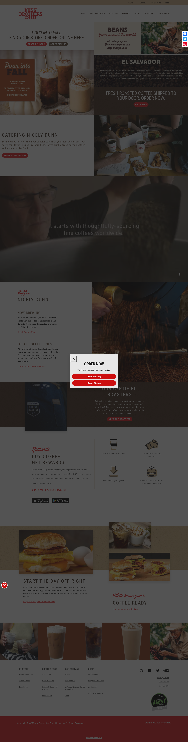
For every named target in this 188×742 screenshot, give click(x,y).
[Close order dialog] (73, 358)
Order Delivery (94, 376)
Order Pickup (94, 383)
